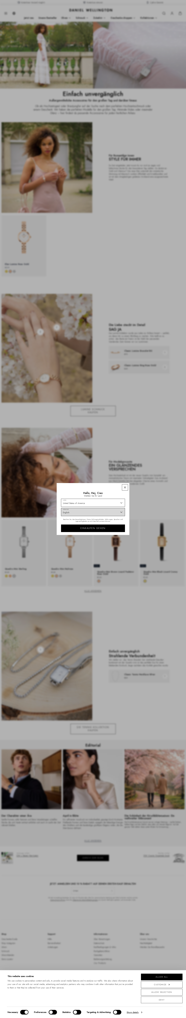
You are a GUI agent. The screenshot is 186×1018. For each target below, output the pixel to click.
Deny (162, 999)
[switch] (53, 1012)
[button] (125, 487)
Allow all (162, 977)
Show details (133, 1012)
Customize (160, 984)
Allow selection (161, 992)
